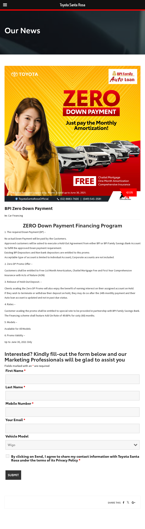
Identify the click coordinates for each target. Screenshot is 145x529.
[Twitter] (128, 502)
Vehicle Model (17, 436)
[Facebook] (123, 502)
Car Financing (15, 215)
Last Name (15, 387)
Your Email (15, 420)
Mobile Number (19, 403)
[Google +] (133, 502)
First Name (15, 370)
